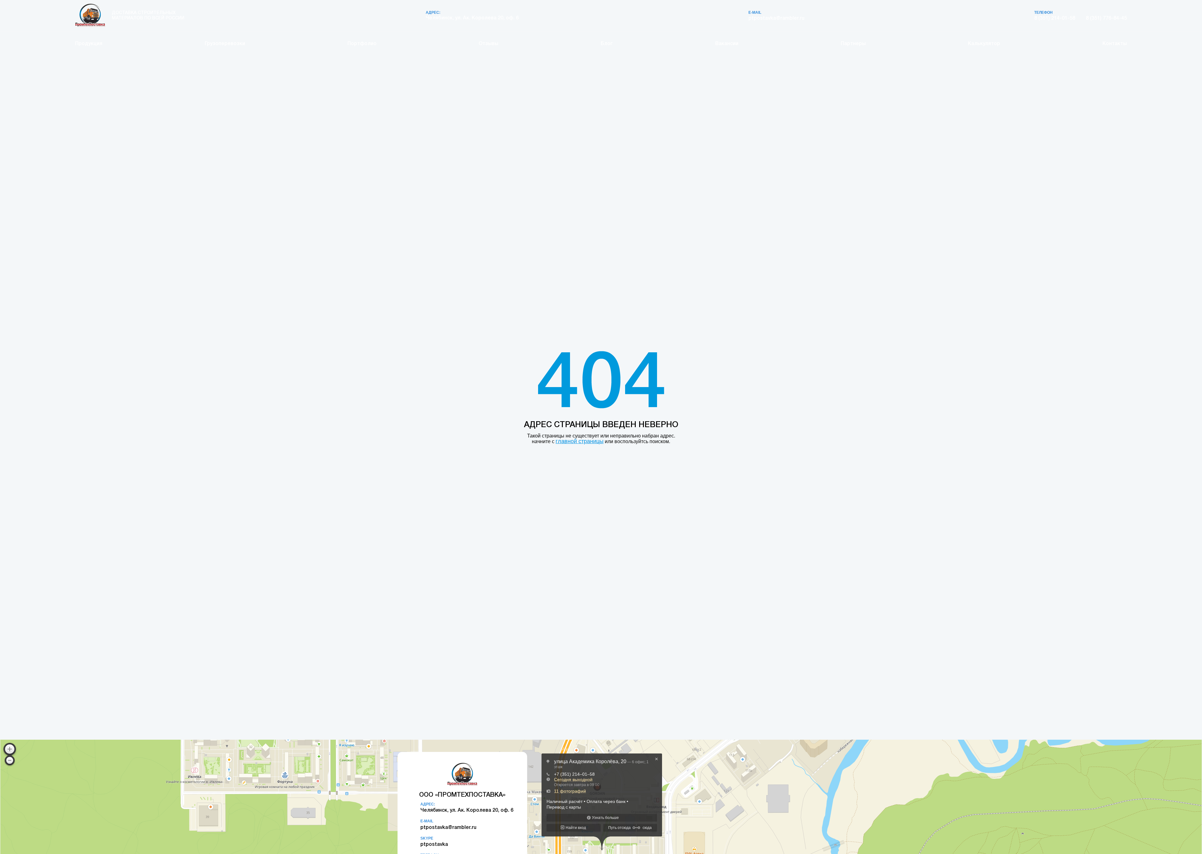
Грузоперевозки (225, 44)
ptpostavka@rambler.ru (776, 18)
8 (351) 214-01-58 (1054, 18)
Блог (607, 44)
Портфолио (362, 44)
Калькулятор (984, 44)
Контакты (1114, 44)
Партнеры (853, 44)
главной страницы (580, 441)
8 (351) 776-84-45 (1106, 18)
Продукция (88, 44)
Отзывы (488, 44)
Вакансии (726, 44)
